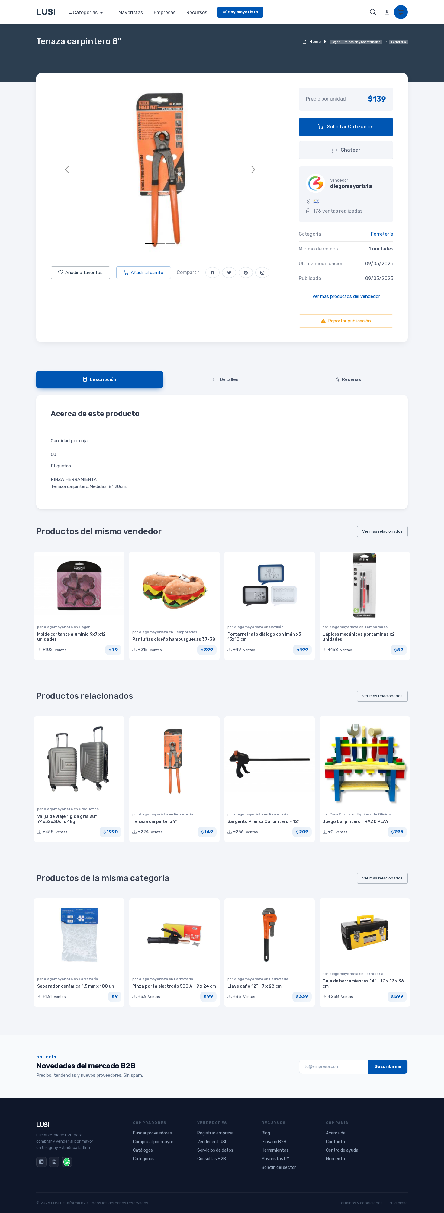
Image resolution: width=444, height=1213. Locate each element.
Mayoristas (130, 12)
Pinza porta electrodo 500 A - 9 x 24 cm (174, 986)
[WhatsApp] (67, 1162)
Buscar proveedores (152, 1133)
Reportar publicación (349, 321)
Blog (266, 1133)
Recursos (196, 12)
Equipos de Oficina (373, 814)
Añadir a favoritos (84, 272)
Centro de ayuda (342, 1150)
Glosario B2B (274, 1141)
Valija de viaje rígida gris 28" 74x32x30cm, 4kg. (67, 819)
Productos (89, 809)
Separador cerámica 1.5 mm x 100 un (75, 986)
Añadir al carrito (147, 272)
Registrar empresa (215, 1133)
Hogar (84, 627)
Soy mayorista (243, 12)
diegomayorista (59, 627)
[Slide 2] (160, 243)
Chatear (349, 150)
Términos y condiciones (361, 1203)
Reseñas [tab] (351, 379)
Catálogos (143, 1150)
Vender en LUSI (211, 1141)
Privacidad (398, 1203)
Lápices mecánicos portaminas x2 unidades (359, 637)
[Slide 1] (149, 243)
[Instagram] (54, 1162)
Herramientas (275, 1150)
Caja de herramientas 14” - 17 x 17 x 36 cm (363, 984)
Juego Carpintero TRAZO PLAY (356, 821)
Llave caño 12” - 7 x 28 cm (254, 986)
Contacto (335, 1141)
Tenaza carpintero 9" (155, 821)
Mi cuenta (335, 1158)
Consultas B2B (211, 1158)
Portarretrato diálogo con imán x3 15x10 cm (264, 637)
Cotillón (276, 627)
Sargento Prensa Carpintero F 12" (263, 821)
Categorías (86, 12)
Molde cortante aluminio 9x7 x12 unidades (71, 637)
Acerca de (336, 1133)
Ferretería (382, 234)
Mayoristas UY (275, 1158)
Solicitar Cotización (350, 127)
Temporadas (185, 632)
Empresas (164, 12)
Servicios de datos (215, 1150)
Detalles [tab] (229, 379)
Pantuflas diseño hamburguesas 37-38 (173, 639)
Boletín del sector (279, 1167)
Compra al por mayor (153, 1141)
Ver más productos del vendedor (346, 296)
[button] (373, 12)
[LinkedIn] (41, 1162)
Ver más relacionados (382, 531)
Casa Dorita (340, 814)
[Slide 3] (170, 243)
